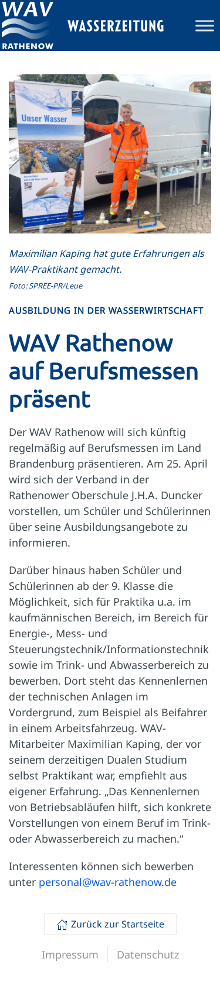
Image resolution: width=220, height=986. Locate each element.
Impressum (70, 954)
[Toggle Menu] (204, 25)
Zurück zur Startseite (117, 924)
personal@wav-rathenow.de (108, 882)
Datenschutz (148, 954)
